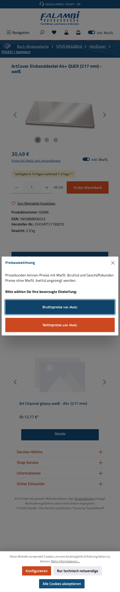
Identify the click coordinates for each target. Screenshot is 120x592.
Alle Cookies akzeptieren (62, 583)
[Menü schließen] (113, 262)
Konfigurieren (36, 571)
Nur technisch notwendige (77, 571)
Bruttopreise (60, 307)
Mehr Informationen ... (65, 561)
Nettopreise (60, 325)
